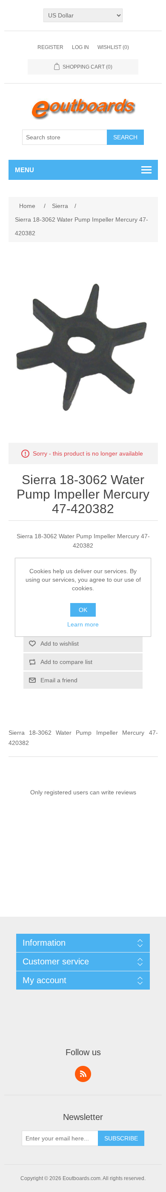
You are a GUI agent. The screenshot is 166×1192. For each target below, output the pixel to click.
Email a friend (58, 680)
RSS (83, 1074)
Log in (80, 47)
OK (83, 609)
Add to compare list (66, 661)
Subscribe (121, 1138)
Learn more (83, 624)
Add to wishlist (59, 643)
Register (50, 47)
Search (125, 137)
